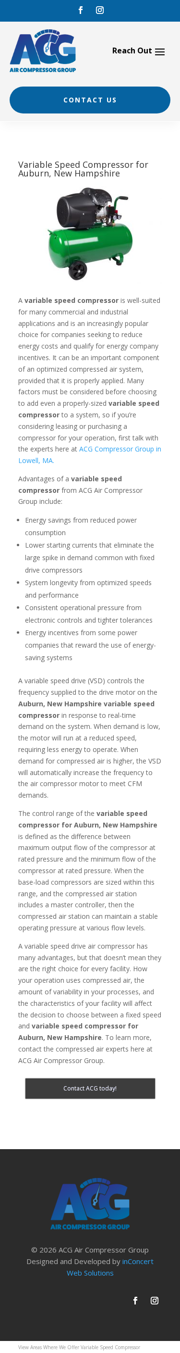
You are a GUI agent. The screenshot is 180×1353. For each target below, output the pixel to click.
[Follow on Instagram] (100, 10)
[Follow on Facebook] (80, 10)
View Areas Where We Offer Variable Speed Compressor (79, 1347)
